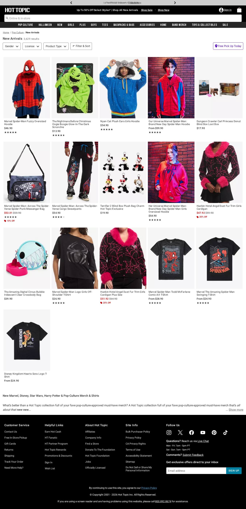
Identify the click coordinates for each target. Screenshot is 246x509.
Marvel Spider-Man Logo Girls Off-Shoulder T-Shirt (72, 293)
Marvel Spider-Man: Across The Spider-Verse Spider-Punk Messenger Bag (26, 207)
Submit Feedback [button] (193, 455)
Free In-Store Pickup (15, 437)
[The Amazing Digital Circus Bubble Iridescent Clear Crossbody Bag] (26, 258)
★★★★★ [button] (10, 132)
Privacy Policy (133, 437)
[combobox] (123, 18)
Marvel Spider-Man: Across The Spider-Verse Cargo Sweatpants (74, 207)
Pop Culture (25, 25)
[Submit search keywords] (7, 18)
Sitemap (130, 461)
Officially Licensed (95, 467)
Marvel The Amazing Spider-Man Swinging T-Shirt (216, 293)
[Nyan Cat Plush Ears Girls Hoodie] (123, 87)
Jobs (88, 461)
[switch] (228, 46)
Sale (225, 25)
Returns (8, 449)
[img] (169, 432)
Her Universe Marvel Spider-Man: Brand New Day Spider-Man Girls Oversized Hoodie (168, 208)
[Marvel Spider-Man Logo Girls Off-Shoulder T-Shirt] (75, 258)
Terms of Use (133, 449)
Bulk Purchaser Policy (138, 431)
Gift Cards (10, 443)
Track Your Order (13, 461)
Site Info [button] (132, 425)
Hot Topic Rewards (55, 449)
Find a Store (92, 443)
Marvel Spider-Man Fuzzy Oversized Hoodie (25, 123)
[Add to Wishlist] (46, 60)
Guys (94, 25)
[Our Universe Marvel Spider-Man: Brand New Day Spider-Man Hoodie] (171, 87)
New (59, 25)
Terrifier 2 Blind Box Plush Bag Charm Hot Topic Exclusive (122, 207)
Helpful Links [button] (54, 425)
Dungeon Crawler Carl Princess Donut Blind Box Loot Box (219, 123)
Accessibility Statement (139, 455)
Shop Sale (147, 10)
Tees (105, 25)
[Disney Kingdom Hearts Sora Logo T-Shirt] (26, 340)
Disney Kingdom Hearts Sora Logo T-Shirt (25, 375)
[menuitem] (239, 10)
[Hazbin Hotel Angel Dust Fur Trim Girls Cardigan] (219, 172)
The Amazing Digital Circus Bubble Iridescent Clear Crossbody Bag (24, 293)
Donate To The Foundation (100, 449)
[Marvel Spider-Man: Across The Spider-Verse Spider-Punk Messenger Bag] (26, 172)
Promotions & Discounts (58, 455)
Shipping (9, 455)
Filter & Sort (83, 46)
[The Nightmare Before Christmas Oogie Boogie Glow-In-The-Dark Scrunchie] (75, 87)
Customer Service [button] (16, 425)
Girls (71, 25)
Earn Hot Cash (53, 431)
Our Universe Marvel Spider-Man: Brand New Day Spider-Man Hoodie (169, 123)
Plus (82, 25)
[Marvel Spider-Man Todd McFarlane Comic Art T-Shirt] (171, 258)
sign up (234, 470)
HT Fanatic (51, 437)
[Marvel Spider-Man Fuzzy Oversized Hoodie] (26, 87)
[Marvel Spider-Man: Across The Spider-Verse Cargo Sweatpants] (75, 172)
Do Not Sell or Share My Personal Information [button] (139, 469)
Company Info (93, 437)
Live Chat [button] (203, 441)
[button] (226, 10)
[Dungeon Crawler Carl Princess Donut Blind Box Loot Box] (219, 87)
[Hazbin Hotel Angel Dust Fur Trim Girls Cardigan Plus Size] (123, 258)
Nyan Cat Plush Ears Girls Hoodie (119, 121)
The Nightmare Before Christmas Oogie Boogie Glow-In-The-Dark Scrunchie (71, 124)
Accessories (147, 25)
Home (163, 25)
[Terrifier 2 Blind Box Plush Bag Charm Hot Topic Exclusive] (123, 172)
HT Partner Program (56, 443)
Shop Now (133, 2)
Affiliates (90, 431)
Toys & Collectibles (204, 25)
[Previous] (71, 2)
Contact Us (10, 431)
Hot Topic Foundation (97, 455)
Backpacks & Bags (124, 25)
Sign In (48, 462)
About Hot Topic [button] (96, 425)
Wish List (50, 468)
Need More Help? (13, 467)
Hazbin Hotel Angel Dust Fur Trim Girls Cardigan (219, 207)
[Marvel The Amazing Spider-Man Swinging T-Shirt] (219, 258)
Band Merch (179, 25)
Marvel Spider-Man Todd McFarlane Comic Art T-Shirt (169, 293)
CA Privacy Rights (136, 443)
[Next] (175, 2)
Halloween (45, 25)
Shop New (163, 10)
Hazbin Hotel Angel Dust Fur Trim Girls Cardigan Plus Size (122, 293)
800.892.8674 (163, 501)
